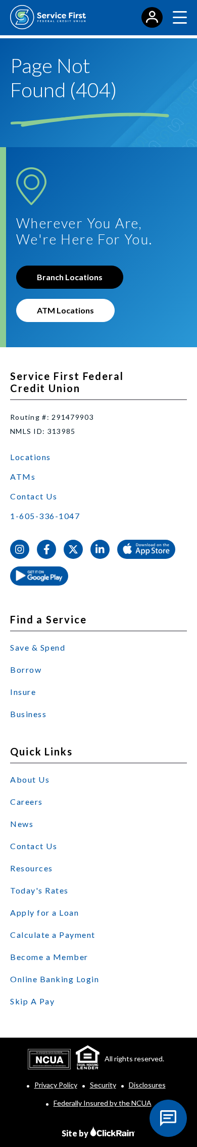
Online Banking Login (54, 979)
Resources (31, 868)
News (21, 824)
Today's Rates (39, 890)
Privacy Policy (55, 1084)
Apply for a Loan (44, 912)
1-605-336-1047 (45, 516)
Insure (23, 691)
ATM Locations (65, 310)
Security (103, 1084)
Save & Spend (37, 647)
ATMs (22, 476)
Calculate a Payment (52, 934)
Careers (26, 801)
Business (28, 714)
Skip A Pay (32, 1001)
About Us (30, 779)
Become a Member (49, 957)
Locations (30, 457)
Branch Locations (70, 277)
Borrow (25, 669)
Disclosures (147, 1084)
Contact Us (33, 496)
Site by (76, 1133)
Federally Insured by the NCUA (103, 1103)
